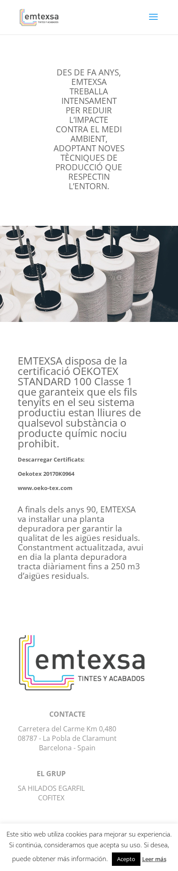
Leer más (154, 859)
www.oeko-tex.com (45, 488)
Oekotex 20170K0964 (46, 474)
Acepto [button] (126, 859)
